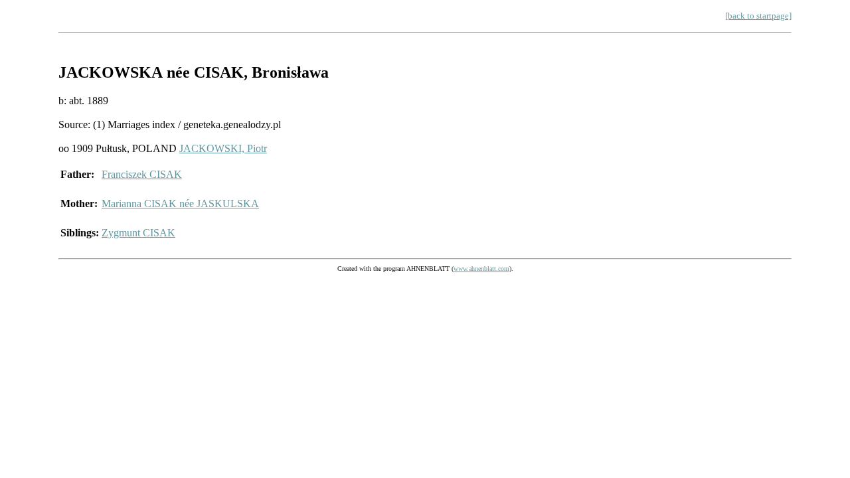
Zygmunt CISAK (138, 232)
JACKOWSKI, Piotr (223, 148)
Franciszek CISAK (142, 174)
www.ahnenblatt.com (481, 268)
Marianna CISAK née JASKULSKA (180, 203)
